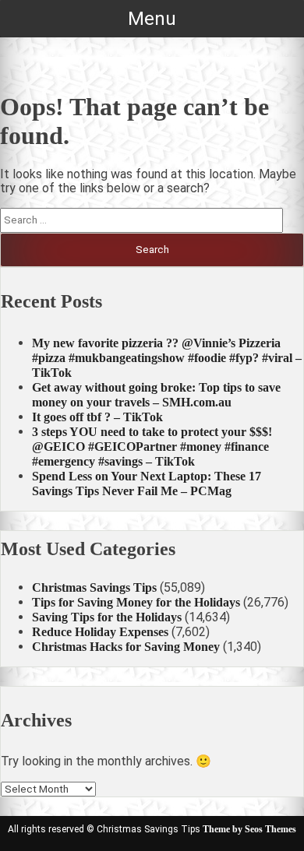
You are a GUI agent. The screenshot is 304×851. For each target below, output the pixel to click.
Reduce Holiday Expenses (100, 631)
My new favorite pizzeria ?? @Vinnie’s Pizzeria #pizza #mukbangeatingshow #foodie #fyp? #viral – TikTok (167, 357)
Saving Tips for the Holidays (107, 617)
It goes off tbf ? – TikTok (97, 417)
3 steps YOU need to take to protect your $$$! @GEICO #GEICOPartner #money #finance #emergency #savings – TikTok (152, 446)
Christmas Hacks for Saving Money (126, 646)
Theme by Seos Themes (249, 829)
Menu (152, 19)
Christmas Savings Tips (94, 587)
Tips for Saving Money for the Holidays (136, 602)
